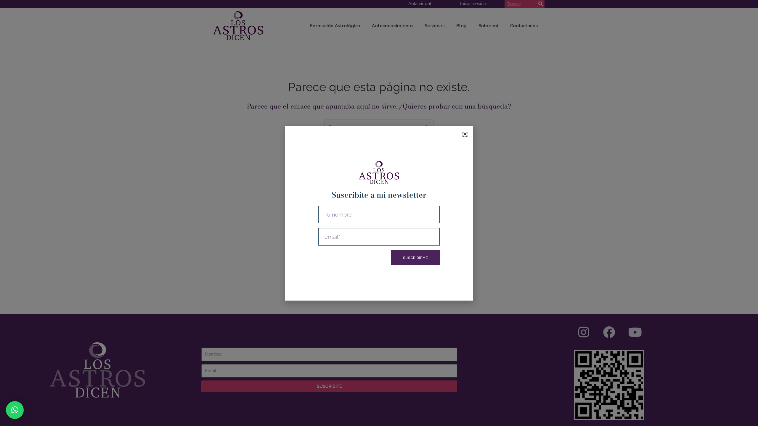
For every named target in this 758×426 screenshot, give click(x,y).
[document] (379, 213)
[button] (15, 410)
